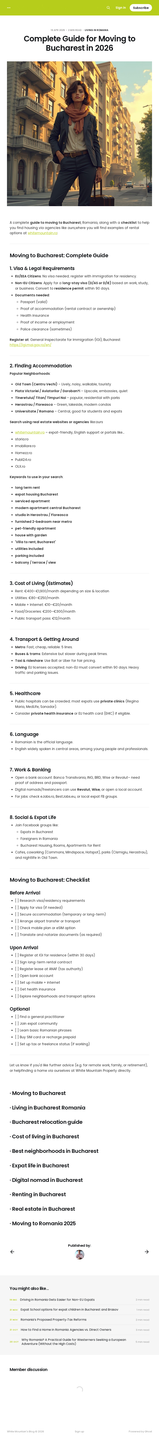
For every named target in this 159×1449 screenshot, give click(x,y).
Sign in (121, 8)
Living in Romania (96, 30)
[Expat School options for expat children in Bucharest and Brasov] (79, 1310)
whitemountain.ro (42, 233)
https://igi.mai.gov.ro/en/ (30, 345)
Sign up (79, 1431)
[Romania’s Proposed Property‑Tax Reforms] (79, 1320)
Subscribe (141, 8)
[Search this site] (108, 8)
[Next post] (146, 1252)
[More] (9, 8)
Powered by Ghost (140, 1431)
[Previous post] (12, 1252)
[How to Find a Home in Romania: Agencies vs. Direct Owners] (79, 1330)
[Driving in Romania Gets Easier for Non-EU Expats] (79, 1300)
